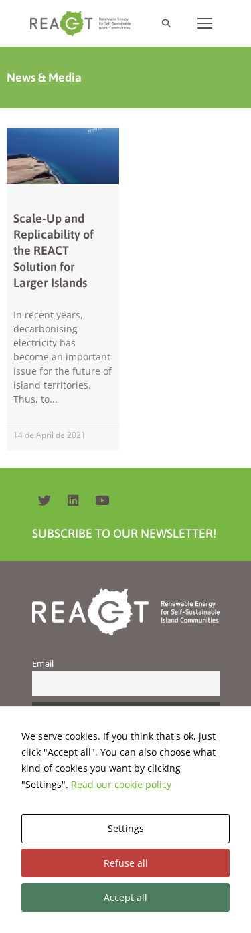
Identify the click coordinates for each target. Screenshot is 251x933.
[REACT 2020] (83, 23)
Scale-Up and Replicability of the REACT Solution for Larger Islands (53, 250)
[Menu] (205, 23)
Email (43, 663)
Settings (126, 828)
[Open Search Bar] (165, 23)
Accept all (125, 897)
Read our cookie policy (121, 784)
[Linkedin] (73, 500)
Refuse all (126, 863)
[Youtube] (102, 500)
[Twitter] (45, 500)
